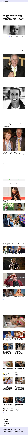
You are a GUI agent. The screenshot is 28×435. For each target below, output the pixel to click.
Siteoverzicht (18, 429)
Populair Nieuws (6, 421)
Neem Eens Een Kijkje (6, 423)
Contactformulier (15, 429)
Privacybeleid (5, 429)
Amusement (5, 417)
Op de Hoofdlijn (6, 419)
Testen (5, 425)
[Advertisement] (14, 9)
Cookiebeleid (8, 429)
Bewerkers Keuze (6, 415)
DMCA (11, 429)
